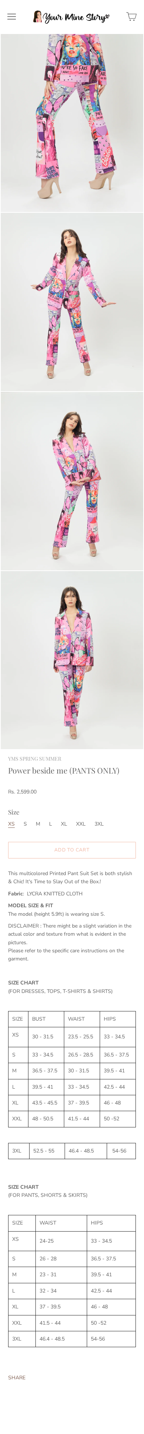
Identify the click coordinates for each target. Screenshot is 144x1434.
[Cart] (131, 16)
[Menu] (11, 16)
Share (16, 1377)
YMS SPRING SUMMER (34, 758)
